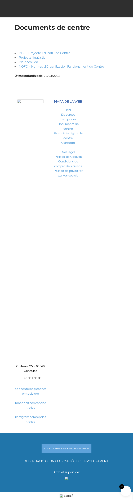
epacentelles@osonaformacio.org (30, 391)
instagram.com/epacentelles (30, 419)
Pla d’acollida (28, 62)
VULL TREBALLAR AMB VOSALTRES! (66, 448)
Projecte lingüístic (32, 57)
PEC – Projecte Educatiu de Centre (44, 53)
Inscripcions (68, 119)
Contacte (68, 142)
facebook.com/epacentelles (30, 405)
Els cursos (68, 114)
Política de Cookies (68, 156)
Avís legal (68, 152)
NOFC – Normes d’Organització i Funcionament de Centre (61, 66)
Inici (68, 110)
